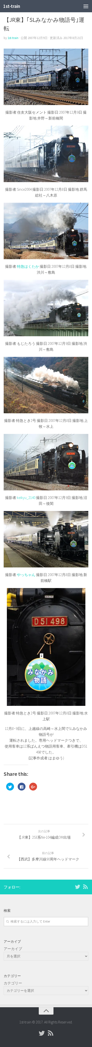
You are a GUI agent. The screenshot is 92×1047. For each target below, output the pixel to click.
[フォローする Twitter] (77, 887)
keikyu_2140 (26, 497)
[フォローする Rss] (85, 887)
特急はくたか (28, 266)
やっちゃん (26, 574)
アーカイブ (13, 948)
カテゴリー (13, 983)
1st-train (11, 6)
